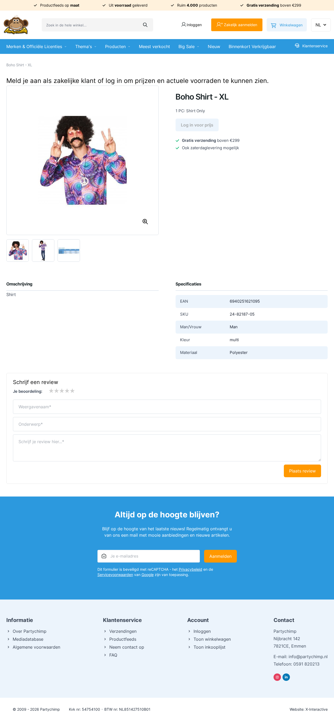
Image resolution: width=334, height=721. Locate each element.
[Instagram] (277, 677)
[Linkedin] (286, 677)
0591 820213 (306, 664)
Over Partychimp (29, 631)
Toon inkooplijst (209, 647)
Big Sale (186, 46)
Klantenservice (315, 46)
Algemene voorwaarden (36, 647)
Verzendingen (123, 631)
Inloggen (202, 631)
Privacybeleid (190, 569)
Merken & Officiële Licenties (34, 46)
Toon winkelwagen (212, 639)
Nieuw (214, 46)
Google (148, 574)
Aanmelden (220, 556)
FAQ (113, 655)
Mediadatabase (28, 639)
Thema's (83, 46)
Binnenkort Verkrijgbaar (252, 46)
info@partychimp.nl (308, 656)
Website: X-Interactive (309, 709)
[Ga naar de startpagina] (16, 25)
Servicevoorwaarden (115, 574)
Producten (115, 46)
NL (318, 24)
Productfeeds (122, 639)
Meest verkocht (154, 46)
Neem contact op (126, 647)
